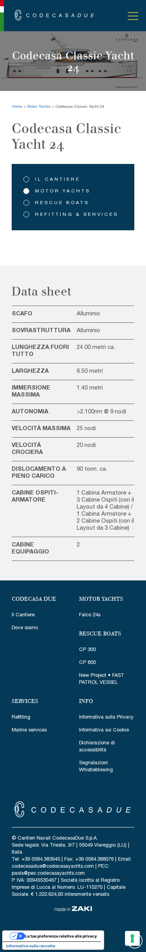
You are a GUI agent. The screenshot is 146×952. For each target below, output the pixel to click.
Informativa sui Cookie (104, 730)
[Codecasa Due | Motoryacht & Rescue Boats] (54, 15)
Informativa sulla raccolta (30, 945)
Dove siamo (25, 628)
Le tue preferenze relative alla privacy (61, 936)
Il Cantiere (57, 179)
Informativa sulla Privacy (106, 717)
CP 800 (87, 663)
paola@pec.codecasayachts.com (48, 873)
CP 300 (87, 650)
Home (17, 107)
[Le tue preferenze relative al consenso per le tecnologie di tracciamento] (132, 938)
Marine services (29, 730)
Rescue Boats (62, 203)
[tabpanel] (73, 61)
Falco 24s (89, 615)
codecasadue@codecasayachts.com (53, 866)
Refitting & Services (76, 214)
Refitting (21, 717)
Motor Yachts (39, 107)
